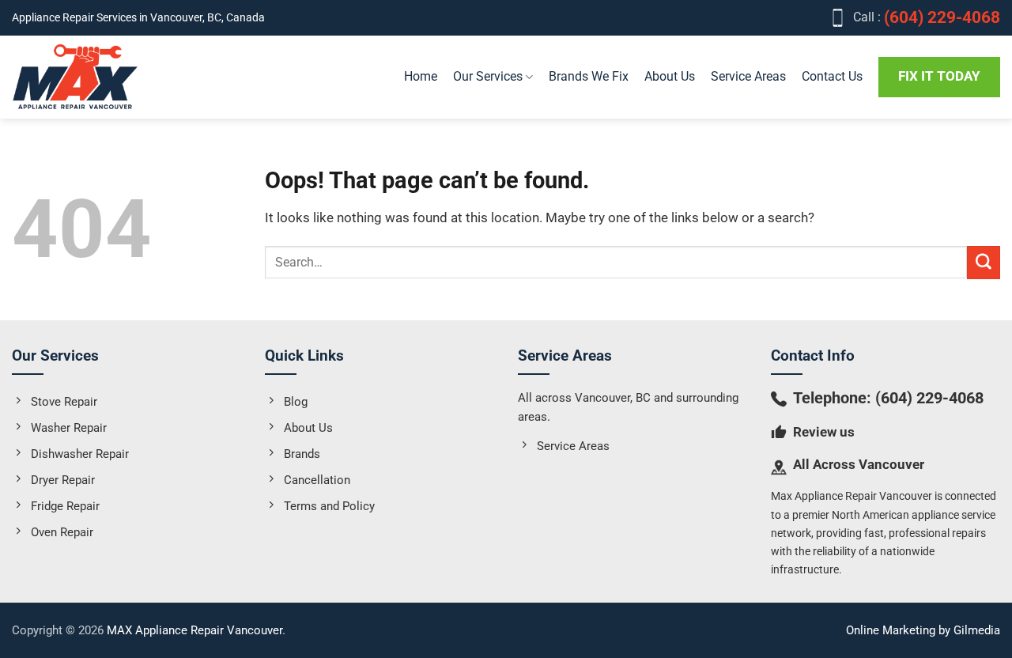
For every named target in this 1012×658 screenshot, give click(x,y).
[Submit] (983, 262)
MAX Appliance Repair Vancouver (194, 630)
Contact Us (832, 76)
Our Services (488, 76)
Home (420, 76)
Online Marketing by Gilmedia (923, 630)
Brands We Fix (589, 76)
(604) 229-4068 (929, 398)
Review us (824, 432)
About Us (669, 76)
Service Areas (748, 76)
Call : (926, 17)
